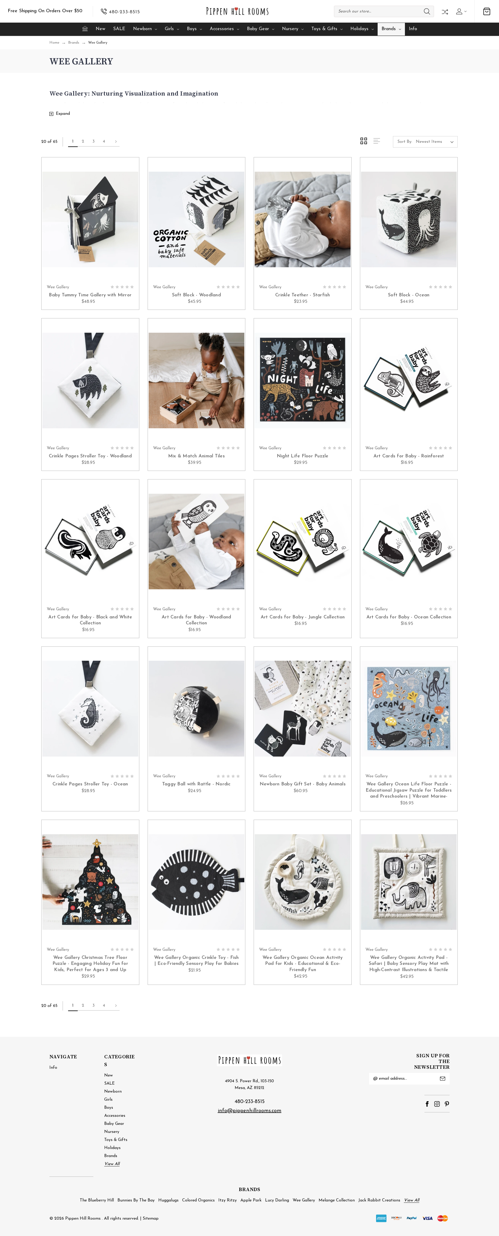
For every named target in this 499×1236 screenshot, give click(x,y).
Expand (63, 114)
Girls (169, 29)
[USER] (461, 11)
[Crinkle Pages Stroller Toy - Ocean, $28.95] (90, 708)
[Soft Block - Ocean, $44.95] (409, 219)
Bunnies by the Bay (136, 1200)
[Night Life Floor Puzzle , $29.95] (303, 380)
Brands (389, 29)
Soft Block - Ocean (409, 295)
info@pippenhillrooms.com (249, 1110)
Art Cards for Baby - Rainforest (408, 456)
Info (413, 29)
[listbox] (436, 141)
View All (112, 1164)
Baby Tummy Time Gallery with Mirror (90, 295)
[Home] (85, 28)
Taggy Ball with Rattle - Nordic (196, 784)
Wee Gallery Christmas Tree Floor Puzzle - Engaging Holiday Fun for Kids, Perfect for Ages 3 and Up (90, 964)
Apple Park (250, 1200)
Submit (442, 1078)
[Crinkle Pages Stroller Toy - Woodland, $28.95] (90, 380)
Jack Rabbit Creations (379, 1200)
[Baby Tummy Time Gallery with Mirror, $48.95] (90, 219)
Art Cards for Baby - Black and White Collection (90, 620)
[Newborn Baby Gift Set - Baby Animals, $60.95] (303, 708)
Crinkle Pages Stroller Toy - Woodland (90, 456)
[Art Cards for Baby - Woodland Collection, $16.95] (197, 541)
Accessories (222, 29)
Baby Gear (258, 29)
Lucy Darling (277, 1200)
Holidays (359, 29)
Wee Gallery (304, 1200)
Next (114, 141)
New (100, 29)
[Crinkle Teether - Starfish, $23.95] (303, 219)
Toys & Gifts (324, 29)
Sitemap (151, 1219)
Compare (444, 11)
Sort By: (404, 142)
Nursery (290, 29)
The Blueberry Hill (97, 1200)
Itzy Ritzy (227, 1200)
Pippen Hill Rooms (83, 1219)
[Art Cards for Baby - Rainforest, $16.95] (409, 380)
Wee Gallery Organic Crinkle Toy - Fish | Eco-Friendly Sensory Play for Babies (196, 961)
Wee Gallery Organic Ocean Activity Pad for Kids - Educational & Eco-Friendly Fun (302, 964)
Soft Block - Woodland (196, 295)
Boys (192, 29)
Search (427, 11)
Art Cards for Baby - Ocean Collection (408, 617)
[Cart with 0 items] (486, 11)
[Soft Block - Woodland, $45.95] (197, 219)
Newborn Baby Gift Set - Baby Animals (303, 784)
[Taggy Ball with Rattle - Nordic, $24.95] (197, 708)
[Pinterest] (447, 1104)
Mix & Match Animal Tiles (196, 456)
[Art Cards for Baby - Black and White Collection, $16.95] (90, 541)
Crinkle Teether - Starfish (302, 295)
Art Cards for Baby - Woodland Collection (196, 620)
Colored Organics (198, 1200)
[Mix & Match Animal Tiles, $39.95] (197, 380)
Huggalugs (168, 1200)
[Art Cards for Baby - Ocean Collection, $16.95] (409, 541)
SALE (119, 29)
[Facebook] (427, 1104)
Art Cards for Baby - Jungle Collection (303, 617)
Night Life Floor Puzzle (303, 456)
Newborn (142, 29)
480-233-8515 (250, 1101)
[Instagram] (437, 1104)
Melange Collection (337, 1200)
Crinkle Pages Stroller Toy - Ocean (90, 784)
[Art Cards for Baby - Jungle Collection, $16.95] (303, 541)
